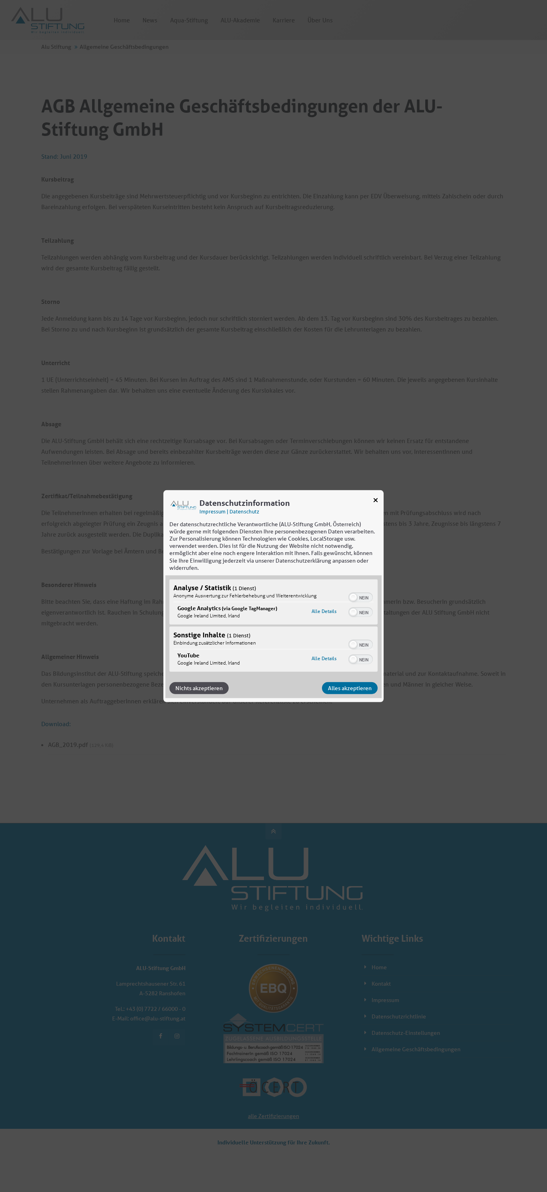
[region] (273, 626)
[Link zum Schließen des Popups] (376, 501)
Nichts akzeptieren (199, 688)
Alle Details (324, 611)
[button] (353, 597)
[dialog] (273, 596)
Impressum (212, 511)
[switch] (361, 596)
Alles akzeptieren (350, 688)
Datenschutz (244, 511)
